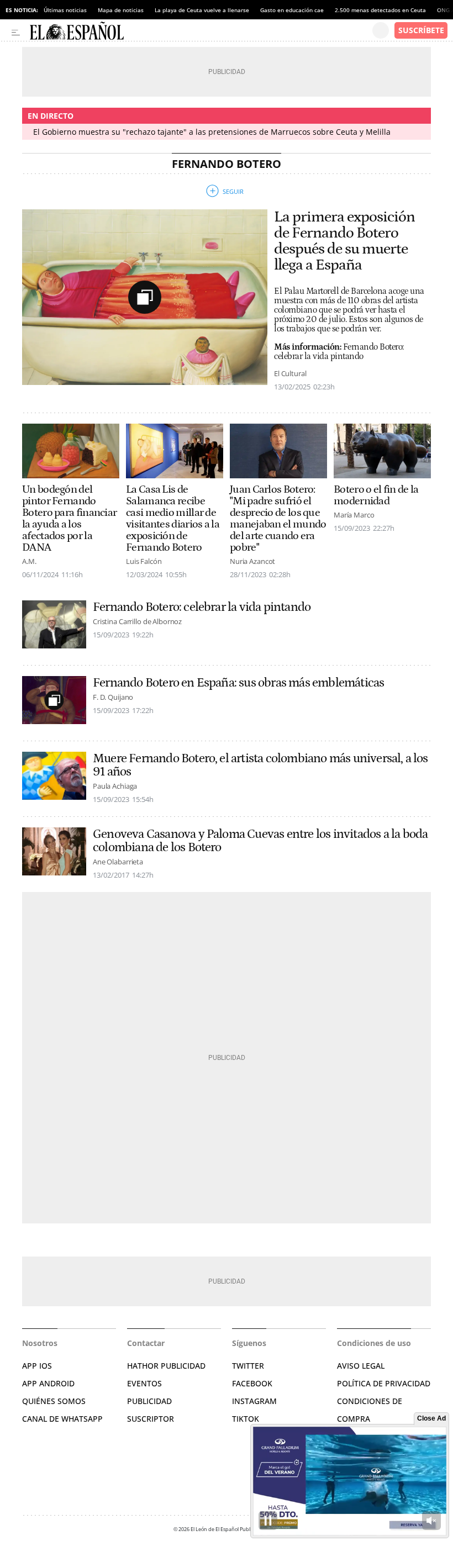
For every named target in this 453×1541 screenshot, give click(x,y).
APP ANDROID (48, 1383)
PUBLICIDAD (149, 1401)
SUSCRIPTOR (150, 1418)
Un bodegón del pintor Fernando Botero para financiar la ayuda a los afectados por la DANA (69, 518)
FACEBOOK (252, 1383)
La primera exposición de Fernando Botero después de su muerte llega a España (344, 241)
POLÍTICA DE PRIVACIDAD (383, 1383)
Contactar (146, 1343)
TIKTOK (245, 1418)
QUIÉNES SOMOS (54, 1401)
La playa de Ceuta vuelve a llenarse (202, 10)
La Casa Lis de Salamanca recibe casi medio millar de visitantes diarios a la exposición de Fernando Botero (172, 518)
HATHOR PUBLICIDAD (166, 1365)
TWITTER (248, 1365)
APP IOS (37, 1365)
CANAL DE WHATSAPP (62, 1418)
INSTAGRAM (254, 1401)
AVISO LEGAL (360, 1365)
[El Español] (201, 30)
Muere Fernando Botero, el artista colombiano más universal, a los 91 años (260, 765)
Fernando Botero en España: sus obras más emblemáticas (238, 682)
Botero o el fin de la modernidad (376, 495)
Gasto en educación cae (292, 10)
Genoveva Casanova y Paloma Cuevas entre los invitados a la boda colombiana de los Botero (260, 840)
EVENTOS (144, 1383)
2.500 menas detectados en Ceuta (380, 10)
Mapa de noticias (121, 10)
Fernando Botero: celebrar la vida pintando (201, 607)
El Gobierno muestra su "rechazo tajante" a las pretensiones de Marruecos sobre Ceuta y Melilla (212, 131)
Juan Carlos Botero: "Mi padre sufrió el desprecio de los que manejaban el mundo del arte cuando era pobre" (278, 518)
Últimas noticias (65, 10)
